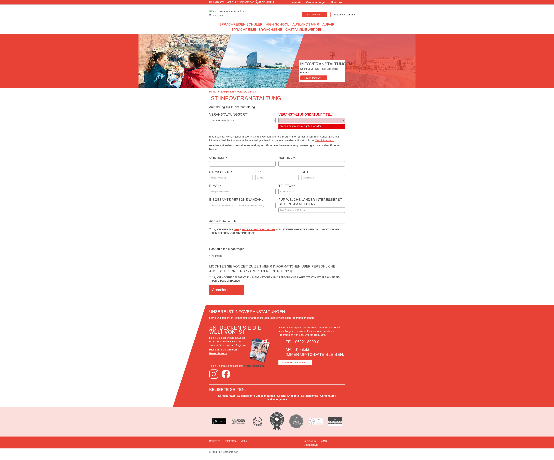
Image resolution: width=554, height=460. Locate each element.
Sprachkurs (327, 395)
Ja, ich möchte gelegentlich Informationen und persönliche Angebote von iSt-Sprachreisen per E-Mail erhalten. (276, 279)
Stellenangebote (277, 399)
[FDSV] (238, 421)
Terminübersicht (324, 140)
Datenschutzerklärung (258, 229)
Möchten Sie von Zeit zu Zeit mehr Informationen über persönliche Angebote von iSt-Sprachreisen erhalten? (272, 269)
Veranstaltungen (316, 2)
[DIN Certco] (257, 421)
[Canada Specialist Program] (277, 421)
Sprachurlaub (226, 395)
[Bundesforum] (335, 421)
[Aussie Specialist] (296, 421)
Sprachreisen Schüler (240, 24)
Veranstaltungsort (228, 114)
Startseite (214, 441)
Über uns (336, 2)
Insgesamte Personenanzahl (236, 199)
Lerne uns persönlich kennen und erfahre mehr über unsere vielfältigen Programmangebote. (262, 317)
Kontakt (296, 2)
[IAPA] (315, 421)
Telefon (286, 186)
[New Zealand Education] (219, 421)
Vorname (218, 158)
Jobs (244, 441)
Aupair (328, 24)
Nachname (288, 158)
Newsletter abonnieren (294, 362)
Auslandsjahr (305, 24)
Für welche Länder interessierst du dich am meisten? (310, 202)
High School (277, 24)
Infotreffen (231, 441)
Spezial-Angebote (288, 395)
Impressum (310, 441)
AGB (236, 229)
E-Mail (215, 186)
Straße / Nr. (221, 172)
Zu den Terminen (312, 78)
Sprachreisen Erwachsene (256, 29)
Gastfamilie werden (304, 29)
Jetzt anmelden (313, 14)
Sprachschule (309, 395)
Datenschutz (311, 444)
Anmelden (221, 290)
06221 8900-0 (307, 342)
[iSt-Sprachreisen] (230, 13)
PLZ (258, 172)
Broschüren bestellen (345, 14)
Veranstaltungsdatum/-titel (305, 114)
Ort (305, 172)
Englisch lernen (265, 395)
